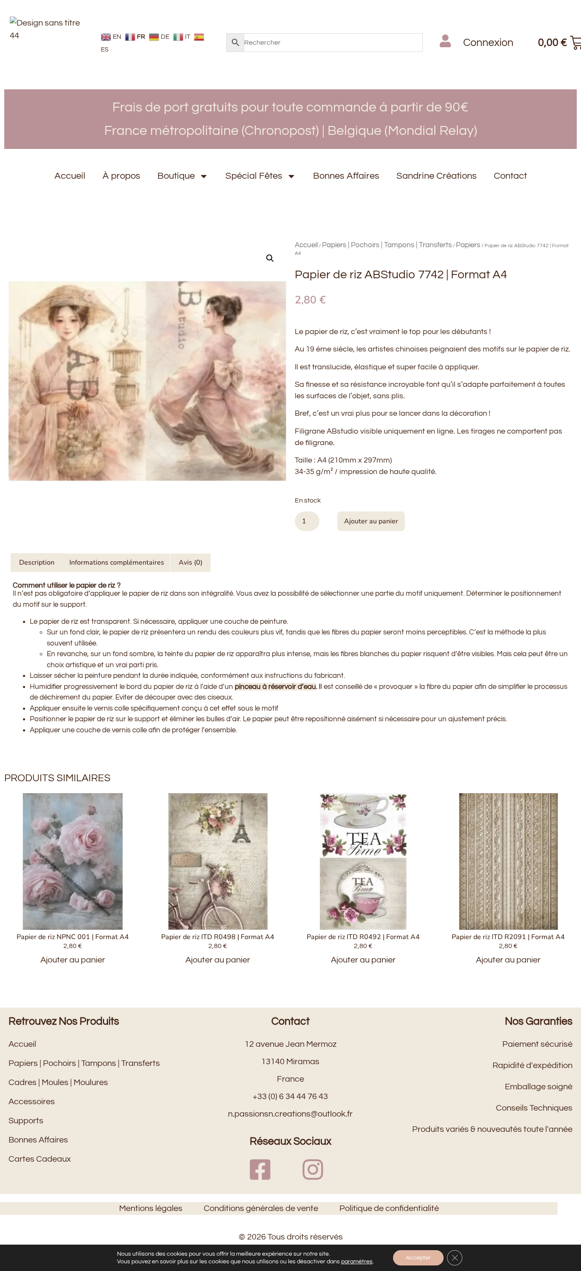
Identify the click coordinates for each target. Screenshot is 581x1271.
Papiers (468, 245)
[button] (270, 258)
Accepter (418, 1258)
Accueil (69, 176)
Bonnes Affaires (346, 176)
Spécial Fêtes (253, 176)
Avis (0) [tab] (190, 562)
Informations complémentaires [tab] (116, 562)
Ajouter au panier (371, 521)
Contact (510, 176)
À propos (121, 176)
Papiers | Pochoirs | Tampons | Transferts (387, 245)
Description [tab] (36, 562)
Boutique (176, 176)
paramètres (357, 1262)
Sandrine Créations (436, 176)
